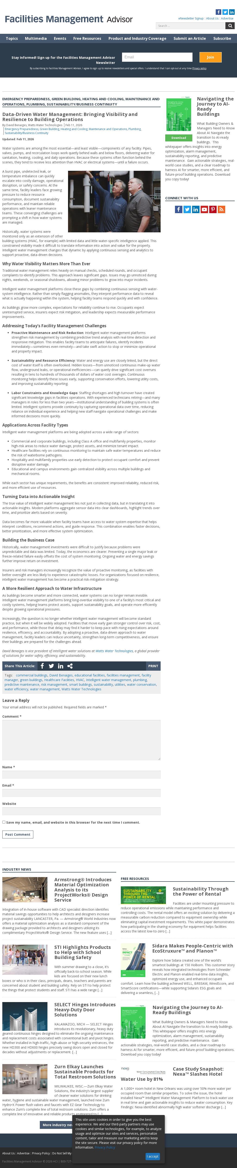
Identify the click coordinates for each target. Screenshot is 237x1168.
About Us (212, 18)
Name (8, 767)
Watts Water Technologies (114, 651)
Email (8, 785)
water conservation (141, 684)
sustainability (103, 684)
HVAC (80, 680)
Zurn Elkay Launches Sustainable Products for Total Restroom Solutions (85, 1071)
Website (9, 803)
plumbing (140, 680)
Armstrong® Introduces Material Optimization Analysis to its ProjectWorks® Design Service (83, 889)
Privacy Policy (41, 1153)
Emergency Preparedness (21, 129)
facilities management (123, 675)
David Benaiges (61, 675)
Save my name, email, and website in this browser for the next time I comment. (73, 822)
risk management (54, 684)
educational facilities (90, 675)
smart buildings (80, 684)
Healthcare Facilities (59, 680)
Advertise (227, 18)
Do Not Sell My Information (69, 1153)
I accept (153, 1156)
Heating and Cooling (74, 129)
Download (179, 138)
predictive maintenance (22, 684)
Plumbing (134, 129)
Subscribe (222, 38)
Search (230, 25)
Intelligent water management (108, 680)
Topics (12, 38)
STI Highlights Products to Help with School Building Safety (82, 952)
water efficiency (16, 689)
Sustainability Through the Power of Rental (201, 891)
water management (45, 689)
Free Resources (87, 38)
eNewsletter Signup (191, 18)
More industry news (59, 1125)
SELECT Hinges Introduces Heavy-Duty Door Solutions (85, 1009)
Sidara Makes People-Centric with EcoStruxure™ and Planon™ (192, 948)
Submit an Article (190, 38)
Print (153, 666)
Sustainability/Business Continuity (26, 133)
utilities (120, 684)
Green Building (49, 129)
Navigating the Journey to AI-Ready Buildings (215, 106)
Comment (12, 716)
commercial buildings (31, 675)
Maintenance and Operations (108, 129)
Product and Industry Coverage (137, 38)
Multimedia (36, 38)
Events (60, 38)
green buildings (31, 680)
